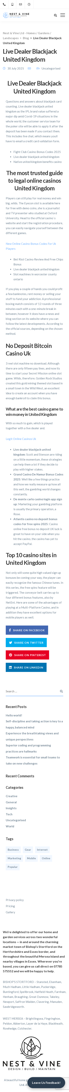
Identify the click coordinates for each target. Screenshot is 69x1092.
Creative (11, 796)
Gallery (10, 912)
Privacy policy (15, 900)
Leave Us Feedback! (46, 1082)
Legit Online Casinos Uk (21, 439)
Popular (13, 866)
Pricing (10, 906)
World (10, 826)
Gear (28, 849)
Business (13, 849)
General (11, 802)
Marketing (14, 858)
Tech (9, 814)
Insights (11, 808)
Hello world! (14, 715)
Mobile (31, 858)
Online (46, 858)
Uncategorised (16, 820)
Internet (42, 849)
